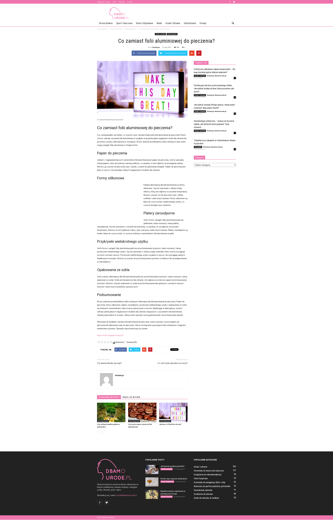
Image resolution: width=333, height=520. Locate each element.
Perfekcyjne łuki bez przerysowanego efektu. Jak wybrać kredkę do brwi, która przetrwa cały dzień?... (214, 88)
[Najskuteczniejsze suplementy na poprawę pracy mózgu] (151, 494)
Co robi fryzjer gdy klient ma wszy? (173, 363)
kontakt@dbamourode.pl (126, 495)
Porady (203, 23)
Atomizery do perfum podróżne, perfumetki (212, 486)
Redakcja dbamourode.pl (216, 76)
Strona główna (106, 23)
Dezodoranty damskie (203, 490)
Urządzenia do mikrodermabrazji (207, 474)
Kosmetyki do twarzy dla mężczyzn (209, 470)
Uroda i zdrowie (172, 23)
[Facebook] (230, 1)
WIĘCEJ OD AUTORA (131, 397)
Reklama (122, 2)
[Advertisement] (188, 13)
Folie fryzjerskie (172, 34)
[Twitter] (234, 1)
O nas (114, 2)
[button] (233, 23)
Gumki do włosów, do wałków (206, 498)
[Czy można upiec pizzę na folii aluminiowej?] (142, 412)
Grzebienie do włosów (203, 494)
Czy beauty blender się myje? (109, 363)
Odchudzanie (190, 23)
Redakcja (156, 47)
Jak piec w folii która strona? (170, 424)
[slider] (105, 342)
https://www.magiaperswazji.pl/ (110, 335)
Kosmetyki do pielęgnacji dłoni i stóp (209, 482)
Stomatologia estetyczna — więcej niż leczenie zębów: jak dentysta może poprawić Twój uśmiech (214, 124)
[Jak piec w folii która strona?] (173, 412)
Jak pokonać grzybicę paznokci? (172, 466)
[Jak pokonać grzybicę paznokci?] (151, 469)
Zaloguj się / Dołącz (103, 2)
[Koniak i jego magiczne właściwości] (151, 481)
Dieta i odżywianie (144, 23)
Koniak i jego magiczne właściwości (174, 479)
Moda (159, 23)
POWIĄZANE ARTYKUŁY (109, 397)
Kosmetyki (198, 147)
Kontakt (130, 2)
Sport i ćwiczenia (124, 23)
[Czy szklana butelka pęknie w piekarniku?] (111, 412)
